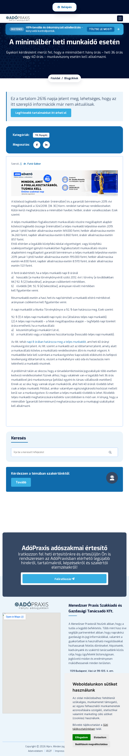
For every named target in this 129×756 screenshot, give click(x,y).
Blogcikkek (71, 78)
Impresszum (62, 751)
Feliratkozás (63, 579)
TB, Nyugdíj (41, 135)
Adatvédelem (35, 751)
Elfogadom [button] (81, 737)
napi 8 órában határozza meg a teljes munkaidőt (56, 342)
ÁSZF (49, 751)
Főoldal (55, 78)
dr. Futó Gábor (32, 163)
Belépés (66, 7)
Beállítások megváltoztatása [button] (91, 744)
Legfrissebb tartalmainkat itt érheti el (41, 113)
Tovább (21, 482)
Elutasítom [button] (100, 737)
